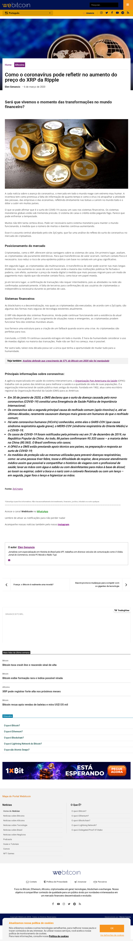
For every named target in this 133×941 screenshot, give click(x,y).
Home (8, 65)
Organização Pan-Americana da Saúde (96, 380)
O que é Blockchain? (14, 737)
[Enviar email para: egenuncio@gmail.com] (9, 560)
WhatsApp (42, 511)
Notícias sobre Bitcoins (13, 815)
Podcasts (7, 839)
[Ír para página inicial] (44, 5)
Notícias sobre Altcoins (14, 820)
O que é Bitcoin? (12, 725)
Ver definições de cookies (112, 935)
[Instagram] (101, 13)
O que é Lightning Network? (84, 825)
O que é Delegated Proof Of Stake (87, 829)
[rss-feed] (128, 13)
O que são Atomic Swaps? (17, 749)
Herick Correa (125, 917)
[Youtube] (117, 13)
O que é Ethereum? (13, 731)
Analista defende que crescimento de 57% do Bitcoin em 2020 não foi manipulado (66, 361)
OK (112, 928)
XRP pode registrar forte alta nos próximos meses (31, 691)
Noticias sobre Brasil (12, 829)
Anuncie (90, 13)
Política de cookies (59, 936)
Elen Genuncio (26, 547)
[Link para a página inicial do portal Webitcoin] (66, 872)
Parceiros (102, 881)
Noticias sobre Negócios (14, 834)
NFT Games (8, 853)
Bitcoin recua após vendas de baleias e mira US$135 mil (35, 704)
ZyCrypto (18, 488)
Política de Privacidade (56, 881)
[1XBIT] (66, 770)
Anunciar (82, 881)
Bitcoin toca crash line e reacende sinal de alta (29, 665)
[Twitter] (106, 13)
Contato (33, 881)
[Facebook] (112, 13)
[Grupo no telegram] (122, 13)
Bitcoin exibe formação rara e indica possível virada (32, 678)
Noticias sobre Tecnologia (15, 825)
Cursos (6, 848)
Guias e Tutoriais (11, 844)
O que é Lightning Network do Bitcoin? (23, 743)
